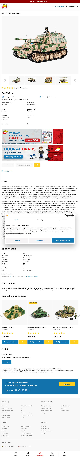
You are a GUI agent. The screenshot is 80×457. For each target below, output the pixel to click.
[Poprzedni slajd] (1, 315)
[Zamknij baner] (73, 215)
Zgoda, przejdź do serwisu (63, 240)
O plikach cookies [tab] (63, 220)
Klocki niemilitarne (74, 6)
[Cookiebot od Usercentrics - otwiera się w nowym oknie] (66, 215)
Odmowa (17, 240)
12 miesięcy (52, 97)
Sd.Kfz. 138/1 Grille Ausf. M (63, 328)
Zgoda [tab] (16, 220)
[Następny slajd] (78, 315)
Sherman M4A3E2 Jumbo (36, 328)
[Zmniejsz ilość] (3, 165)
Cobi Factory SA (31, 104)
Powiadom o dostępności (24, 165)
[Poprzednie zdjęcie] (4, 80)
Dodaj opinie (24, 88)
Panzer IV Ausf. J (8, 328)
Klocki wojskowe (59, 6)
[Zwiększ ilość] (12, 165)
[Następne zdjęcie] (75, 80)
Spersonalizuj (39, 240)
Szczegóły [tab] (40, 220)
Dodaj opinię (6, 362)
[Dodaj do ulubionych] (37, 165)
